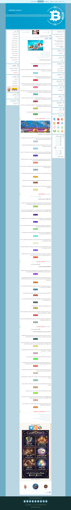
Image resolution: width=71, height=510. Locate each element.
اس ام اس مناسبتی (40, 1)
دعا (62, 92)
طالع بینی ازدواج (61, 84)
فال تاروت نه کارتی (14, 51)
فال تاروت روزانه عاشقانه (13, 57)
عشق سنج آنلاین (60, 105)
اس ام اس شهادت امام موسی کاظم (58, 34)
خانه (63, 1)
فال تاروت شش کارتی (14, 49)
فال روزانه (51, 1)
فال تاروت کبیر (15, 36)
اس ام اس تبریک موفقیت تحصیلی (44, 417)
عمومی (45, 492)
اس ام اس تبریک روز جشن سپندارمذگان (60, 46)
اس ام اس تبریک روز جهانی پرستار (44, 415)
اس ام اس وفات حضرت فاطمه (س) (44, 419)
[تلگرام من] (44, 501)
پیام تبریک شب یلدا (14, 85)
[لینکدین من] (25, 501)
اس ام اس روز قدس (60, 38)
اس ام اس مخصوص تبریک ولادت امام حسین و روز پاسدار (41, 418)
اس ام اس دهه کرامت (15, 10)
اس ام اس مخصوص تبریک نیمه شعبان (43, 414)
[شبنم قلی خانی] (25, 32)
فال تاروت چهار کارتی (14, 45)
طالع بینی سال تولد (60, 156)
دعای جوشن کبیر (60, 90)
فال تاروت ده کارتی (14, 53)
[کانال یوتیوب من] (27, 501)
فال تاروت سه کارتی (14, 43)
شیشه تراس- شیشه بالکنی (13, 68)
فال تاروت (56, 1)
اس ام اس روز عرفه (46, 420)
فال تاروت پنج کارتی (14, 47)
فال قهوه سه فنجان (60, 68)
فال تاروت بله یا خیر (14, 59)
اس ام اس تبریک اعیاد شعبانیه (59, 44)
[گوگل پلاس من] (30, 501)
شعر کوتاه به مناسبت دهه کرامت (44, 53)
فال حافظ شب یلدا (14, 83)
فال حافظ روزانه (15, 81)
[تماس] (35, 501)
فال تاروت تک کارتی (14, 40)
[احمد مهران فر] (46, 32)
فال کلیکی (61, 99)
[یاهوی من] (46, 501)
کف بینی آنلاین (61, 77)
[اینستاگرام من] (38, 501)
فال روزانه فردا (15, 103)
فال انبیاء (61, 60)
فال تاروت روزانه (15, 34)
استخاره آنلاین (47, 1)
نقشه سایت (32, 507)
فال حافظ (60, 1)
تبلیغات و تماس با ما (33, 1)
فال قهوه (62, 66)
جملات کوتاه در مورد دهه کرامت (44, 54)
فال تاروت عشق (15, 55)
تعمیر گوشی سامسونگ (14, 70)
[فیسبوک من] (41, 501)
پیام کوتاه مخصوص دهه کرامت (44, 55)
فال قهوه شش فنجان (60, 70)
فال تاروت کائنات (14, 38)
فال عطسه (15, 97)
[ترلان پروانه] (35, 32)
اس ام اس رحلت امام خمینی (59, 36)
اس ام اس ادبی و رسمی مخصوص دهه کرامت (43, 57)
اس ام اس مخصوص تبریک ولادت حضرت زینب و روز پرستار (59, 41)
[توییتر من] (33, 501)
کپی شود (35, 65)
